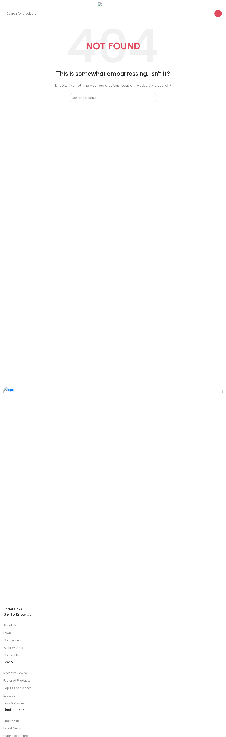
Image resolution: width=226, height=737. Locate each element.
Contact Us (11, 655)
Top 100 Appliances (17, 688)
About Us (10, 625)
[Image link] (113, 496)
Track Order (12, 721)
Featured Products (16, 680)
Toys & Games (13, 703)
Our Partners (12, 640)
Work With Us (13, 648)
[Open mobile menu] (5, 4)
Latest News (12, 728)
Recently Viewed (15, 673)
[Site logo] (113, 4)
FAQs (7, 633)
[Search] (218, 13)
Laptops (9, 695)
